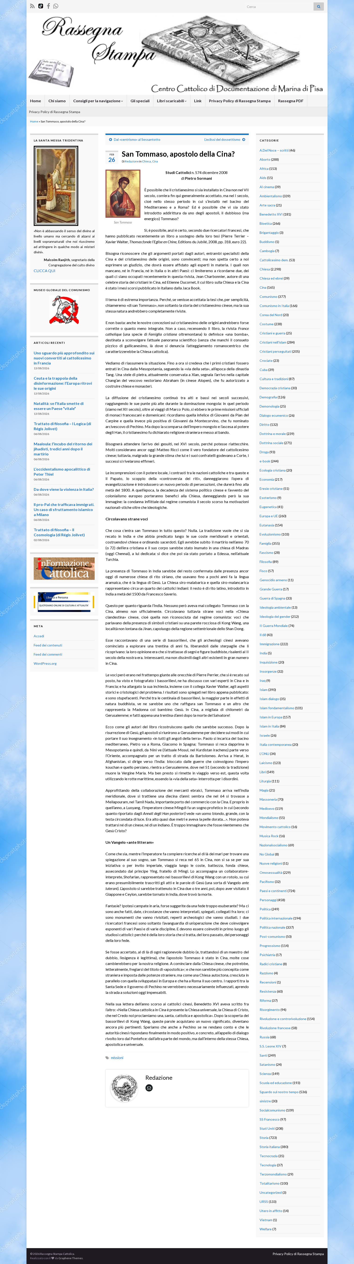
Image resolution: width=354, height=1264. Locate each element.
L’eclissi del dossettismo (222, 139)
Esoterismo (268, 498)
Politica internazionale (276, 918)
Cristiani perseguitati (275, 351)
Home (35, 100)
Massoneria (268, 799)
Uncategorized (271, 1192)
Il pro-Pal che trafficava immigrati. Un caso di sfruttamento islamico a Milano (64, 509)
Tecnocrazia (269, 1156)
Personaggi (268, 900)
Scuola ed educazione (276, 1083)
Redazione (132, 161)
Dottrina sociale (271, 443)
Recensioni (268, 982)
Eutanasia (267, 525)
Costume (267, 324)
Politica (265, 909)
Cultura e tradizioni (274, 379)
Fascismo (266, 552)
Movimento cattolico (275, 827)
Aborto (265, 159)
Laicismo (266, 763)
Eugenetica (268, 507)
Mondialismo (269, 818)
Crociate (266, 360)
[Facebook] (48, 5)
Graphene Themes (71, 1258)
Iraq (263, 680)
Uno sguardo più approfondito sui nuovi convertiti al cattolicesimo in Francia (64, 358)
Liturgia (265, 781)
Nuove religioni (271, 863)
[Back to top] (343, 1253)
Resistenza (268, 991)
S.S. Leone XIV (271, 1046)
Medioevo (267, 808)
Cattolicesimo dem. (274, 260)
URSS (264, 1202)
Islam (264, 690)
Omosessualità (271, 872)
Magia (264, 790)
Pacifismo (267, 882)
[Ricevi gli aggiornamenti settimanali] (55, 5)
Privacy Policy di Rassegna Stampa (240, 100)
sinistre (265, 1101)
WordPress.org (45, 663)
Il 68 (263, 635)
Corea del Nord (271, 315)
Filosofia (266, 562)
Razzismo (266, 973)
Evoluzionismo (270, 534)
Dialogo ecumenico (274, 415)
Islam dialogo (269, 699)
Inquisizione (269, 662)
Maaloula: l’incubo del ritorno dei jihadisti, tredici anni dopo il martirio (63, 448)
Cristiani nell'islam (273, 342)
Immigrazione (270, 644)
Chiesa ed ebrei (271, 278)
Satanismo (267, 1064)
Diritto (264, 424)
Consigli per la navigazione (97, 100)
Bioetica (266, 223)
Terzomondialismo (273, 1174)
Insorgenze (268, 671)
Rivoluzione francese (275, 1028)
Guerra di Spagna (272, 598)
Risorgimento (270, 1010)
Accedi (39, 636)
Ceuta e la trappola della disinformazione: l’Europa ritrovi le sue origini (63, 383)
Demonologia (269, 406)
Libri (263, 772)
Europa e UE (269, 516)
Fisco (263, 571)
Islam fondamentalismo (277, 708)
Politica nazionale (272, 927)
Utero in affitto (271, 1211)
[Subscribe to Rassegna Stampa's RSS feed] (32, 5)
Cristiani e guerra (272, 333)
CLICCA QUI (44, 270)
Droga (264, 452)
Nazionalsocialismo (274, 845)
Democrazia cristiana (275, 388)
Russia (264, 1037)
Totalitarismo (270, 1183)
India (263, 653)
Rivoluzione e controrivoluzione (283, 1019)
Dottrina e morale (273, 434)
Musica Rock (269, 836)
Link (198, 100)
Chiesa (146, 161)
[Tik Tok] (41, 5)
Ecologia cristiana (273, 470)
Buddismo (267, 242)
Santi (263, 1055)
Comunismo (268, 296)
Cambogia (267, 251)
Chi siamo (57, 100)
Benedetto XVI (271, 214)
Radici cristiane (271, 964)
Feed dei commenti (48, 654)
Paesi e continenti (273, 891)
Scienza (265, 1074)
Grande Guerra (271, 589)
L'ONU (264, 754)
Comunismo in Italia (274, 306)
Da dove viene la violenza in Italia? (64, 489)
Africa (264, 168)
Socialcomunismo (272, 1110)
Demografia (268, 397)
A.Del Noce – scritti (274, 150)
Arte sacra (267, 205)
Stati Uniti (267, 1128)
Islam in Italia (269, 726)
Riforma (265, 1000)
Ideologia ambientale (275, 607)
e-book (265, 461)
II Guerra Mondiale (274, 626)
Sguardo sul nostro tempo (279, 1092)
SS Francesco (270, 1119)
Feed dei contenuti (48, 645)
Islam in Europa (271, 717)
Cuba (264, 370)
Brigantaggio (269, 232)
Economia (267, 479)
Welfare (266, 1229)
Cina (155, 161)
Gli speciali (140, 100)
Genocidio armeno (273, 580)
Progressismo (270, 946)
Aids (263, 178)
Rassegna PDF (290, 100)
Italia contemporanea (276, 744)
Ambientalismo (271, 196)
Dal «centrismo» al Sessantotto (137, 139)
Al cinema (267, 187)
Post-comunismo (272, 936)
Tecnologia (268, 1165)
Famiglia (265, 543)
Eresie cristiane (271, 488)
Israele (265, 735)
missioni (117, 1058)
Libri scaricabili (171, 100)
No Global (267, 854)
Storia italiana (270, 1147)
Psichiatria (267, 955)
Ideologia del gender (275, 616)
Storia (264, 1138)
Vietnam (266, 1220)
